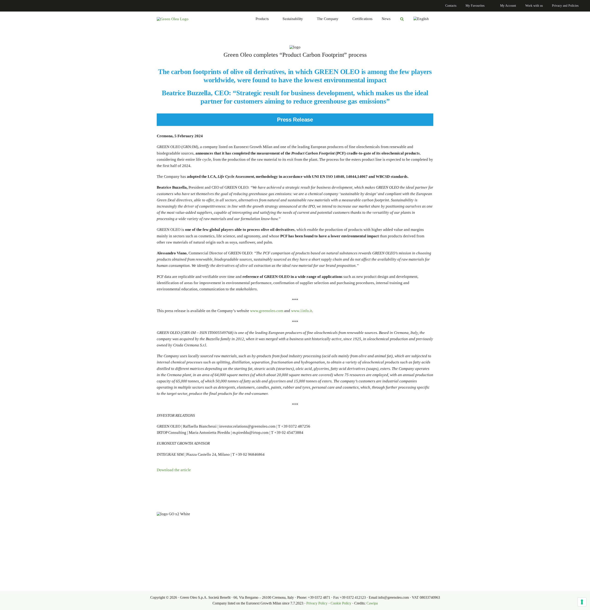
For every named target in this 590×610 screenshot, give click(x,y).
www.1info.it (301, 311)
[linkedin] (8, 6)
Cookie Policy (340, 603)
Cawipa (372, 603)
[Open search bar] (402, 19)
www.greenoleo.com (266, 311)
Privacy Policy (316, 603)
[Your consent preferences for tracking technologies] (582, 602)
